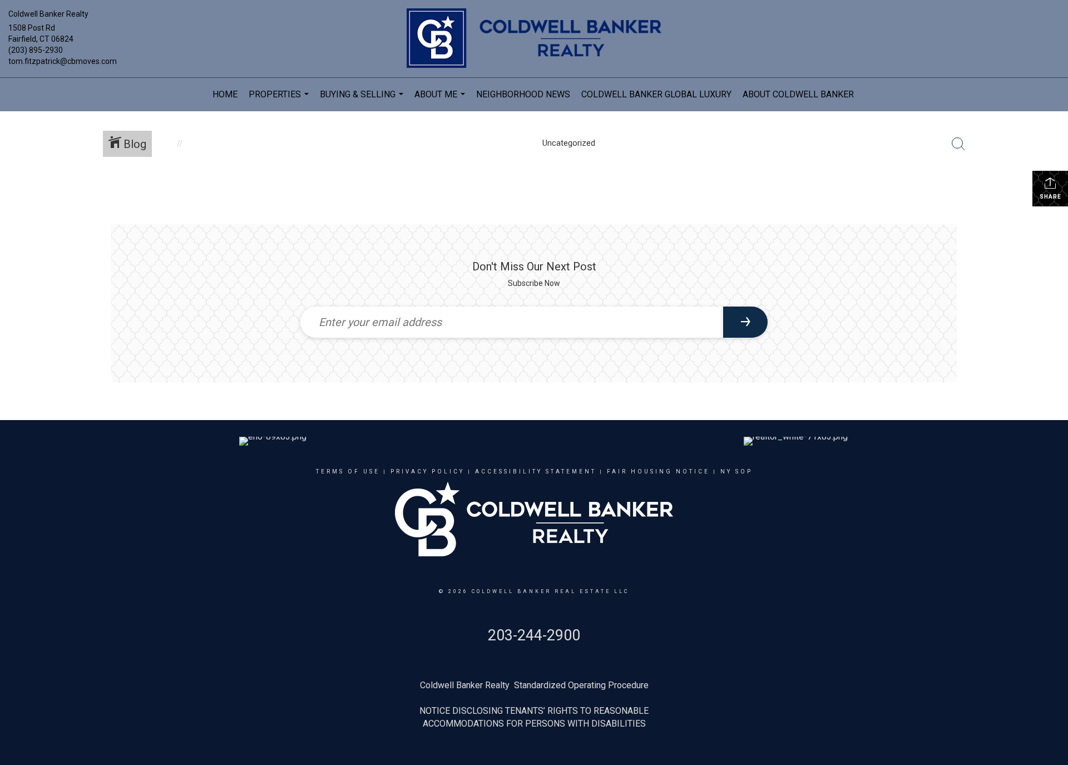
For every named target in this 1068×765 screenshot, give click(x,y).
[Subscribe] (745, 322)
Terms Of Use (348, 471)
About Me (441, 100)
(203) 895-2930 (35, 50)
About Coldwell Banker (798, 94)
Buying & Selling (363, 100)
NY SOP (736, 471)
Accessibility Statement (535, 471)
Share (1050, 197)
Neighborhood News (523, 94)
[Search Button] (958, 144)
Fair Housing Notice (658, 471)
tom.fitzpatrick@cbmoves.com (62, 61)
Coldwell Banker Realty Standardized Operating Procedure (534, 685)
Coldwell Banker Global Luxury (656, 94)
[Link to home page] (534, 39)
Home (225, 94)
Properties (280, 100)
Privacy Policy (427, 471)
